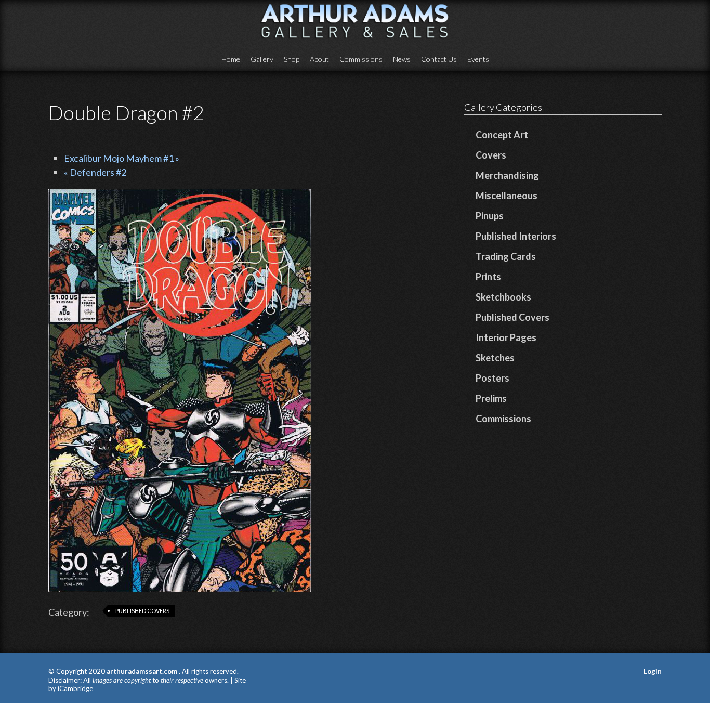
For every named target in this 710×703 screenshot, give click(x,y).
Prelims (491, 398)
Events (478, 59)
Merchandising (507, 175)
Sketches (495, 357)
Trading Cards (506, 256)
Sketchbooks (503, 297)
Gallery (262, 59)
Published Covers (142, 610)
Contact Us (439, 59)
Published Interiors (516, 236)
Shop (291, 59)
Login (652, 671)
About (319, 59)
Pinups (490, 216)
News (402, 59)
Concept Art (502, 134)
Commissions (361, 59)
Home (230, 59)
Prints (488, 276)
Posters (492, 378)
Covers (491, 155)
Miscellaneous (506, 195)
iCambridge (75, 688)
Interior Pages (506, 337)
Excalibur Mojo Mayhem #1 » (121, 158)
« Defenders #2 (95, 172)
